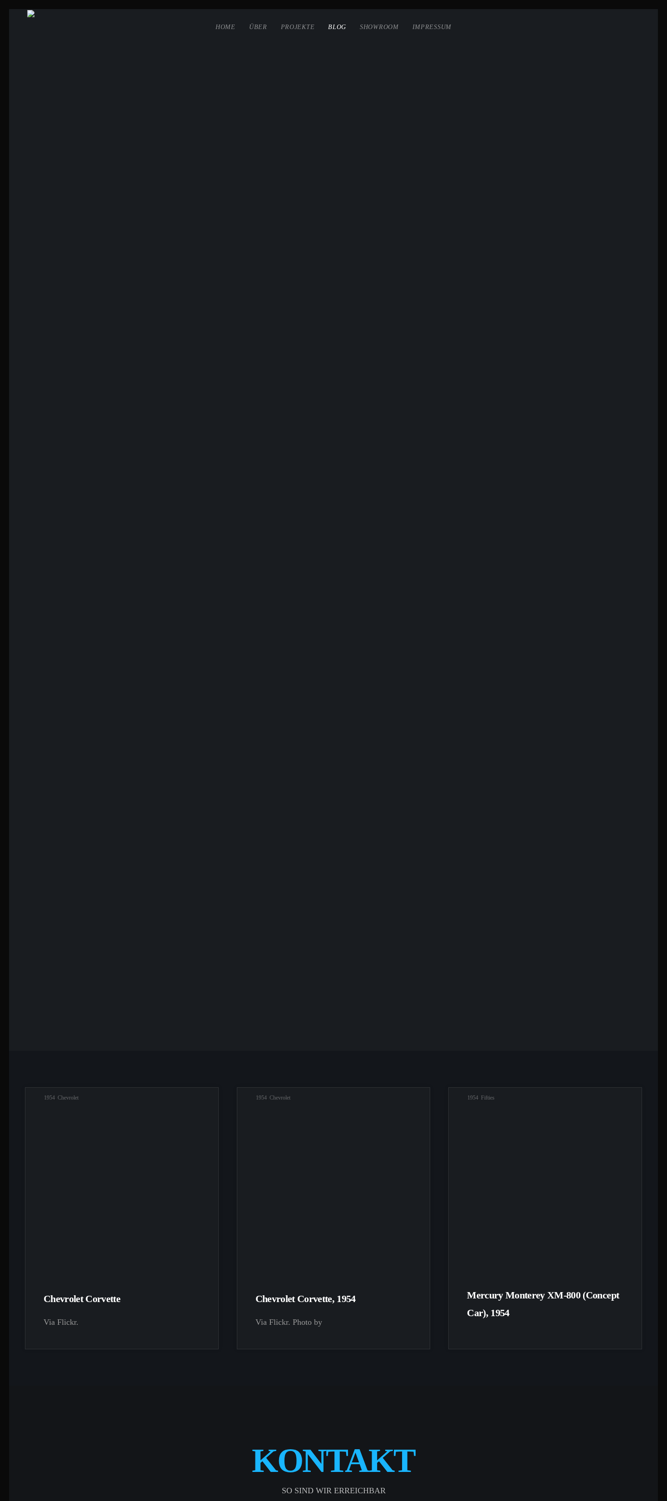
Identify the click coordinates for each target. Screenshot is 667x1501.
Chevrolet (68, 1098)
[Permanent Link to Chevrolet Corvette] (121, 1188)
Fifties (488, 1098)
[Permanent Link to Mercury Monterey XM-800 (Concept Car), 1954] (545, 1188)
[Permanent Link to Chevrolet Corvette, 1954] (333, 1188)
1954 (49, 1098)
